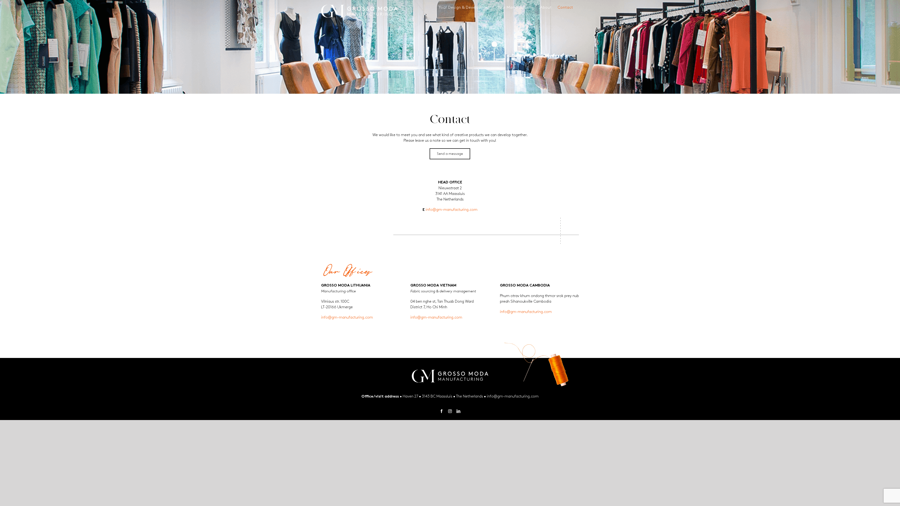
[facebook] (441, 411)
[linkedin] (458, 411)
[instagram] (450, 411)
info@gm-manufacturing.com (451, 210)
